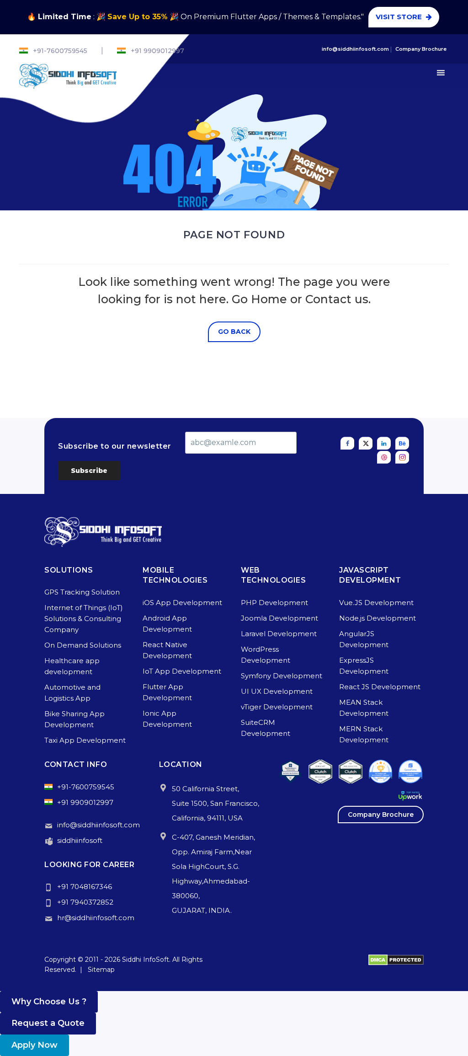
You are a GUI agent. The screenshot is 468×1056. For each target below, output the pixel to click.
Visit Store (404, 16)
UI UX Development (277, 691)
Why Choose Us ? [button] (48, 1002)
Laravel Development (279, 633)
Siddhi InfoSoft (145, 959)
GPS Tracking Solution (82, 592)
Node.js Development (377, 618)
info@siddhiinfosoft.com (355, 49)
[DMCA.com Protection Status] (396, 959)
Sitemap (101, 969)
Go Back (234, 331)
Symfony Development (281, 675)
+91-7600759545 (60, 51)
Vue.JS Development (376, 602)
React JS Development (379, 686)
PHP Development (274, 602)
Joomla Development (279, 618)
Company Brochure (421, 49)
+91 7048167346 (84, 886)
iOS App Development (182, 602)
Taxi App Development (85, 740)
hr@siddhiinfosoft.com (95, 917)
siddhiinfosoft (79, 840)
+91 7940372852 (85, 902)
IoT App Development (182, 671)
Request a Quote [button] (48, 1023)
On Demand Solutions (82, 645)
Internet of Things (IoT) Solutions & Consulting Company (83, 618)
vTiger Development (277, 706)
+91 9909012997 (157, 51)
